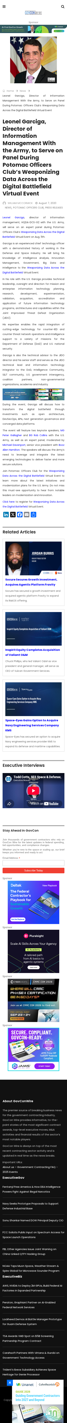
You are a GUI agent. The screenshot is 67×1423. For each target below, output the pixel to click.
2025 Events (10, 1172)
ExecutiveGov (13, 1177)
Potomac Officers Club (28, 207)
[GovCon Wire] (33, 13)
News (23, 91)
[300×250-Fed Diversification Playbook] (33, 902)
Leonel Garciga (13, 217)
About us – (10, 1167)
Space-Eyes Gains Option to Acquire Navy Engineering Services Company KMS (32, 725)
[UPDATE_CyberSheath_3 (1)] (33, 1000)
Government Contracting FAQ (36, 1167)
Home (10, 91)
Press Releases (54, 207)
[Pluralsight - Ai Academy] (33, 951)
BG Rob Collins (38, 435)
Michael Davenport (14, 445)
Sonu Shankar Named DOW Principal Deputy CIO (33, 1220)
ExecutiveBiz (12, 1276)
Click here (9, 501)
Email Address (11, 858)
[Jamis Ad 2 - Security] (33, 1049)
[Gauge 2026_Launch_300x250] (37, 1401)
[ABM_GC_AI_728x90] (33, 29)
